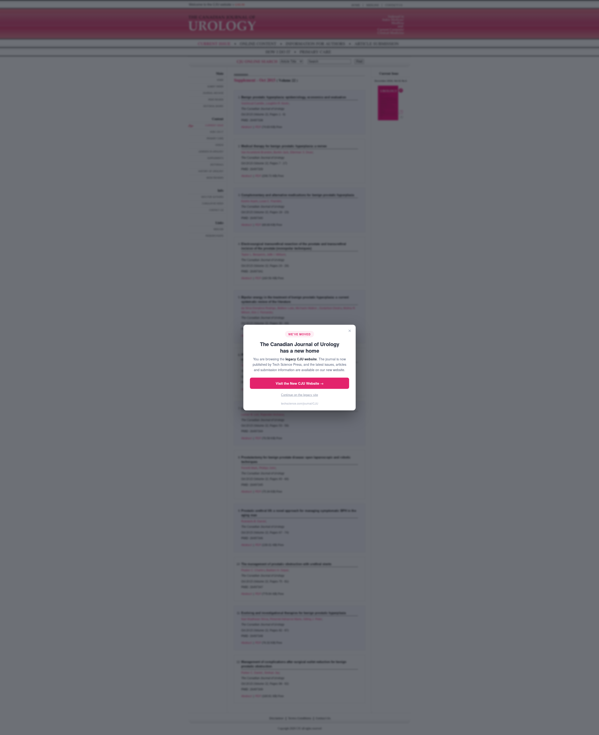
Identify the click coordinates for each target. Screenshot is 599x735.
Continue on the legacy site (299, 395)
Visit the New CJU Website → (300, 383)
